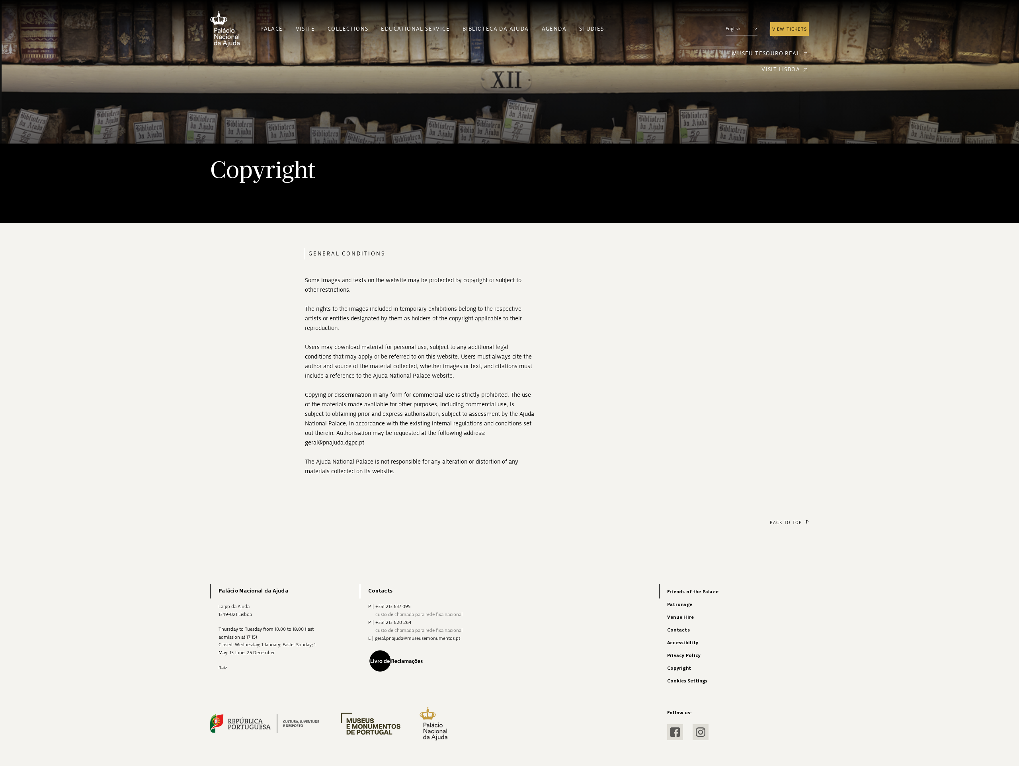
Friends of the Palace (692, 592)
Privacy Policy (684, 655)
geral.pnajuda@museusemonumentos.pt (417, 638)
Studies (591, 28)
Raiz (223, 667)
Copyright (679, 668)
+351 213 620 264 (393, 622)
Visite (305, 28)
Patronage (679, 604)
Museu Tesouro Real (766, 53)
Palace (271, 28)
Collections (348, 28)
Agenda (554, 28)
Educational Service (415, 28)
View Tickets (789, 29)
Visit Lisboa (780, 69)
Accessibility (682, 643)
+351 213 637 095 (392, 606)
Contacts (678, 630)
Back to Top (786, 522)
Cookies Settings (687, 681)
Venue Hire (680, 617)
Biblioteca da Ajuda (496, 28)
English (733, 28)
